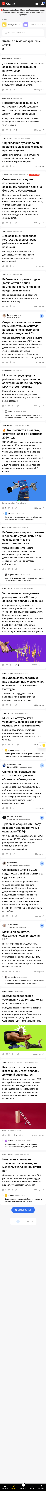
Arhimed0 (12, 977)
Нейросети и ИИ (24, 927)
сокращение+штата (16, 33)
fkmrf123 (11, 411)
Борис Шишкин (14, 575)
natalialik (11, 1141)
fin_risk (11, 514)
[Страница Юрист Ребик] (4, 863)
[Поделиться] (14, 90)
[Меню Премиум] (18, 4)
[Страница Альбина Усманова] (4, 817)
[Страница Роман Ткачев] (4, 925)
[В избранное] (11, 90)
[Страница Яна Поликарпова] (4, 765)
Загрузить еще (24, 1210)
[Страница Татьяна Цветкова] (4, 316)
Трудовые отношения (20, 175)
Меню (32, 1488)
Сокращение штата (20, 673)
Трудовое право (24, 819)
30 (28, 1221)
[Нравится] (7, 90)
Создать (23, 1488)
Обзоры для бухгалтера (21, 425)
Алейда (11, 750)
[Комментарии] (3, 90)
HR (19, 317)
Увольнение (17, 58)
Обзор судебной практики (22, 138)
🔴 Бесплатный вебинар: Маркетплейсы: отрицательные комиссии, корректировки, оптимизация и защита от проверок (23, 12)
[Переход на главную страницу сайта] (8, 4)
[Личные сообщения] (37, 4)
